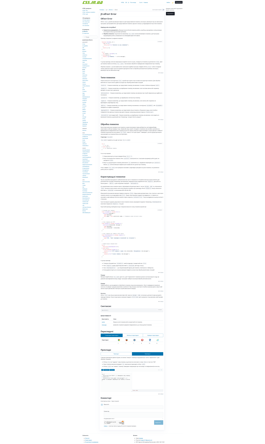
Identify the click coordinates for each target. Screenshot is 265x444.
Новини (146, 2)
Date (83, 62)
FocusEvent (85, 155)
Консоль (112, 369)
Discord (87, 438)
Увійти (168, 2)
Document (84, 64)
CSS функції (85, 23)
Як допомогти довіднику (91, 442)
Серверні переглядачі (153, 335)
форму (141, 438)
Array (83, 44)
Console (84, 56)
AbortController (86, 181)
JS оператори (85, 33)
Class (83, 53)
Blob (83, 183)
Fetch (83, 73)
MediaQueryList (86, 97)
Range (83, 142)
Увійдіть (106, 426)
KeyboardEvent (86, 161)
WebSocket (85, 209)
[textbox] (133, 413)
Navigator (84, 98)
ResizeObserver (86, 198)
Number (84, 102)
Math (83, 95)
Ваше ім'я (106, 404)
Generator (84, 78)
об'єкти (111, 9)
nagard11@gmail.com (146, 440)
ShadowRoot (85, 145)
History (84, 84)
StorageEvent (85, 170)
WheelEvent (85, 177)
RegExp (84, 111)
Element (84, 67)
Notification (85, 196)
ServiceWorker (85, 200)
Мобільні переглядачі (133, 335)
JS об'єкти (85, 31)
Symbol (84, 120)
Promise (84, 106)
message (104, 325)
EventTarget (85, 138)
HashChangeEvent (86, 157)
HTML (122, 2)
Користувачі (88, 440)
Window (84, 130)
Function (84, 76)
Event (83, 71)
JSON (83, 89)
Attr (83, 47)
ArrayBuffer (85, 46)
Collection (84, 55)
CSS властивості (86, 20)
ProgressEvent (85, 168)
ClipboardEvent (86, 151)
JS (128, 2)
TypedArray (85, 122)
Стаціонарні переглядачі (111, 335)
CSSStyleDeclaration (87, 58)
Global (84, 82)
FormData (84, 190)
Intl (83, 87)
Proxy (83, 107)
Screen (84, 113)
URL (83, 205)
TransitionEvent (86, 173)
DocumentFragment (87, 134)
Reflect (84, 109)
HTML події (85, 14)
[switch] (163, 9)
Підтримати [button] (179, 2)
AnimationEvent (86, 150)
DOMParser (85, 136)
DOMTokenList (85, 66)
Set (83, 115)
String (83, 118)
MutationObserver (86, 194)
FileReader (84, 189)
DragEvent (84, 153)
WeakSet (84, 126)
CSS (126, 2)
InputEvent (85, 159)
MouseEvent (85, 162)
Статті (141, 2)
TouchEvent (85, 171)
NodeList (84, 100)
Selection (84, 143)
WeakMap (84, 124)
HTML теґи (85, 10)
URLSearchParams (86, 207)
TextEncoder (85, 203)
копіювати (160, 41)
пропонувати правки (156, 9)
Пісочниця (133, 2)
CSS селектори (86, 22)
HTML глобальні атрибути (88, 12)
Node (83, 140)
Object (84, 104)
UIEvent (84, 175)
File (83, 187)
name (103, 322)
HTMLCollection (86, 86)
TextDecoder (85, 201)
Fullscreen (84, 75)
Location (84, 91)
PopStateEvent (85, 166)
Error (83, 69)
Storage (84, 117)
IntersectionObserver (87, 192)
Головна (102, 9)
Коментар (106, 411)
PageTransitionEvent (87, 164)
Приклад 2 (147, 354)
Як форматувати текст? (109, 418)
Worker (84, 210)
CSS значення (85, 25)
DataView (84, 60)
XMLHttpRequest (86, 212)
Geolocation (85, 80)
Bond (162, 72)
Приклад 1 (116, 354)
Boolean (84, 51)
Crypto (84, 185)
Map (83, 93)
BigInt (83, 49)
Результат (106, 369)
